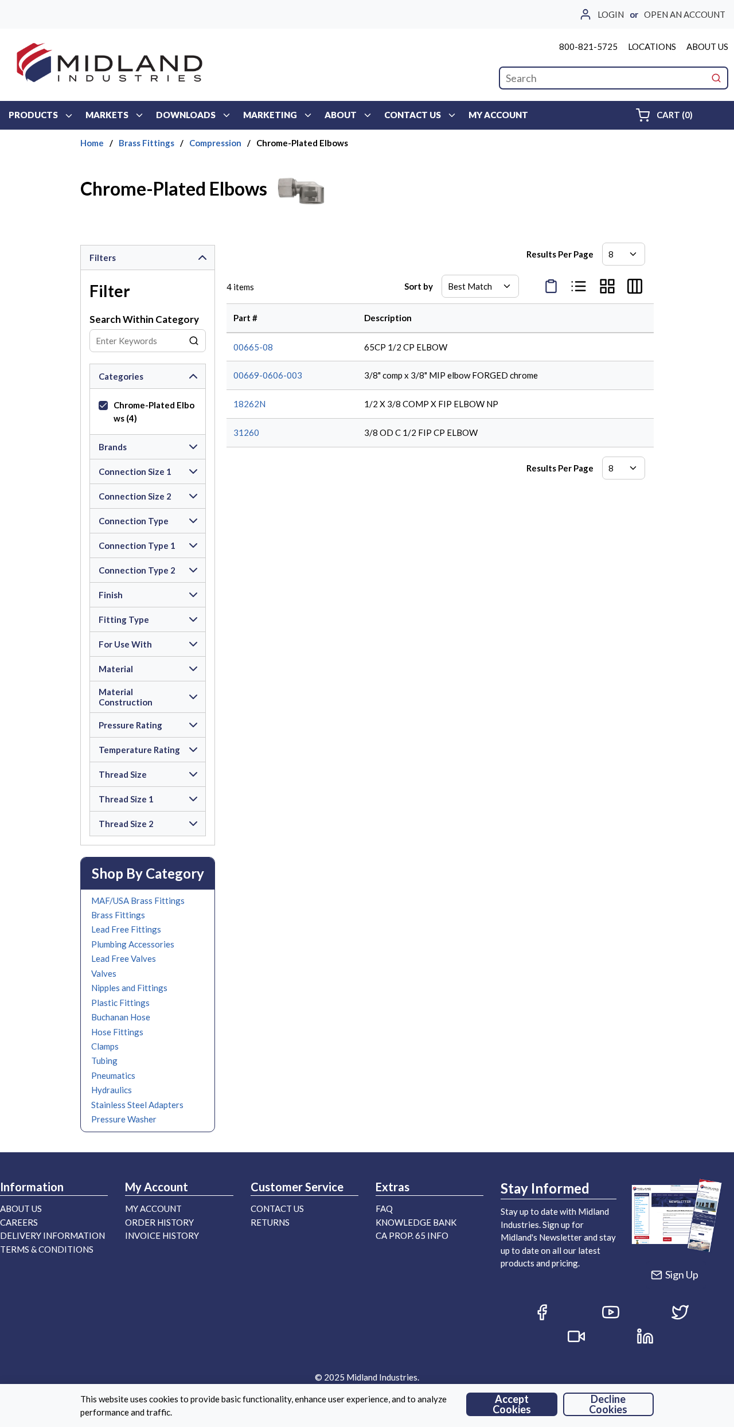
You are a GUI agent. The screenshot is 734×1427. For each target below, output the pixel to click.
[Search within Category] (194, 340)
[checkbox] (103, 405)
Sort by (418, 286)
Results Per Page (560, 254)
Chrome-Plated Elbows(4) (154, 411)
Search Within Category (144, 319)
